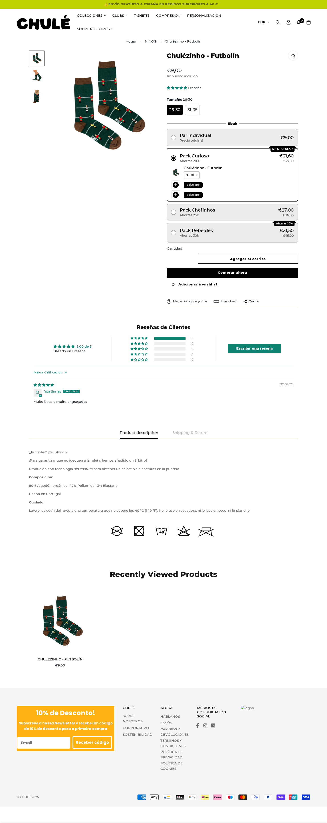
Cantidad (174, 248)
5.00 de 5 (84, 346)
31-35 (192, 109)
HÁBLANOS (170, 716)
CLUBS (118, 15)
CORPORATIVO (136, 728)
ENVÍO (166, 723)
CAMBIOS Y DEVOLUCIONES (174, 732)
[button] (177, 88)
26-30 (174, 109)
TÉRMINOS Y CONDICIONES (173, 743)
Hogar (131, 41)
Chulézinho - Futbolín (60, 659)
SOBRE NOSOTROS (133, 718)
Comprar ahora (232, 272)
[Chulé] (43, 22)
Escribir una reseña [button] (254, 348)
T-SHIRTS (141, 15)
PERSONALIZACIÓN (204, 15)
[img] (44, 385)
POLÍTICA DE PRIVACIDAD (171, 754)
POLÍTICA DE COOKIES (171, 766)
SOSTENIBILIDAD (137, 734)
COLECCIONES (89, 15)
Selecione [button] (193, 184)
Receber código (92, 742)
